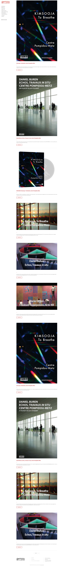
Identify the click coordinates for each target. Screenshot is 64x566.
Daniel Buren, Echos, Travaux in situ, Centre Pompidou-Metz (28, 138)
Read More (19, 197)
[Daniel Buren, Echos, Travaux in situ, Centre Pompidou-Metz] (36, 105)
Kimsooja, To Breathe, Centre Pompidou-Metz (25, 63)
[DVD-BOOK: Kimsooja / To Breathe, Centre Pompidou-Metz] (36, 169)
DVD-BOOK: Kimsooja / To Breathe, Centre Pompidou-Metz (28, 190)
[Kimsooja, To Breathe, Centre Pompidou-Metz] (36, 30)
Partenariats (32, 559)
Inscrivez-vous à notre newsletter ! (35, 560)
